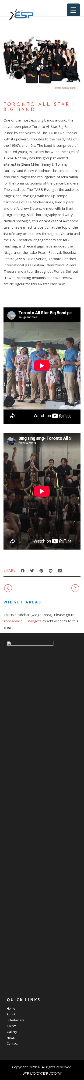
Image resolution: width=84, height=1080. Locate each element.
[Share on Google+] (41, 571)
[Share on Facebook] (22, 571)
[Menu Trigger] (73, 9)
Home (11, 1008)
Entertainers (15, 1020)
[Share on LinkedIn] (60, 571)
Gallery (12, 1032)
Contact (12, 1043)
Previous (24, 588)
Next (63, 588)
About (11, 1014)
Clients (11, 1026)
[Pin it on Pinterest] (50, 571)
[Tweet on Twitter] (32, 571)
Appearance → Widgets (23, 621)
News (11, 1037)
